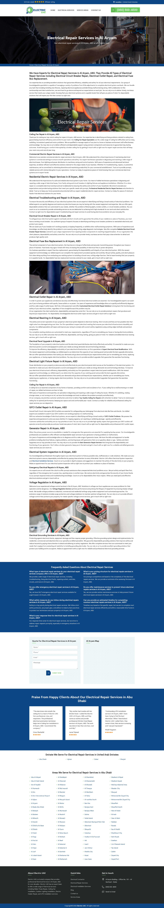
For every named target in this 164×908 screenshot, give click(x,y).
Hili (86, 840)
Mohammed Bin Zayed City (120, 800)
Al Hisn (33, 844)
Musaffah (114, 803)
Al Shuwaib (88, 785)
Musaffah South (116, 807)
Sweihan (114, 840)
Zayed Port (115, 859)
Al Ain (33, 792)
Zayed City (115, 855)
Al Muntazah (62, 811)
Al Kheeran (61, 785)
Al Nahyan (61, 826)
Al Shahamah (62, 859)
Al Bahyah (34, 811)
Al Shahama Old (63, 855)
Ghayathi (88, 829)
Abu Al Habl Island (37, 781)
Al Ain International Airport (40, 796)
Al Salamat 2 (62, 848)
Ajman (69, 759)
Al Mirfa (60, 807)
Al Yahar (87, 796)
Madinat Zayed (116, 781)
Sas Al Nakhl (115, 829)
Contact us (74, 894)
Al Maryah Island (63, 800)
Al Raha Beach (63, 833)
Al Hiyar (34, 848)
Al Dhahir (34, 829)
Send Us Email (110, 892)
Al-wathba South (90, 800)
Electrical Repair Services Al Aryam (47, 65)
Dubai (96, 759)
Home (52, 10)
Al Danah (34, 822)
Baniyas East (89, 807)
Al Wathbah (89, 792)
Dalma (87, 814)
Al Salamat (61, 844)
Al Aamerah (35, 788)
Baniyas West (89, 811)
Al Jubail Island (36, 855)
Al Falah (34, 833)
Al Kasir (33, 859)
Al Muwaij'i (61, 818)
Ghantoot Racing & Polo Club (95, 822)
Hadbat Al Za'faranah (92, 837)
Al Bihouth (34, 818)
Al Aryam (34, 803)
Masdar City (115, 788)
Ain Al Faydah (35, 785)
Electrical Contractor (78, 879)
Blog (72, 890)
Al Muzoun (61, 822)
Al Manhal (61, 792)
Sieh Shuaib (115, 837)
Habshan (88, 833)
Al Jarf (33, 852)
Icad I (86, 844)
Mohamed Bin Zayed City (120, 796)
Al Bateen (34, 814)
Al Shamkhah (89, 777)
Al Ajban (34, 800)
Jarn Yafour (88, 848)
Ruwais (113, 826)
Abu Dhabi (42, 759)
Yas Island (114, 848)
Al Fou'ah (34, 840)
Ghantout (88, 826)
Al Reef (60, 840)
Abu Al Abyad (36, 777)
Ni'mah (113, 814)
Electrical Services (66, 10)
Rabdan (114, 822)
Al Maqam (61, 796)
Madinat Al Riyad (117, 777)
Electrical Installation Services (81, 886)
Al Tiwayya (88, 788)
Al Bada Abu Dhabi (37, 807)
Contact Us (96, 10)
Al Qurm (61, 829)
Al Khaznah (62, 781)
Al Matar (61, 803)
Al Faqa (33, 837)
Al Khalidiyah (62, 777)
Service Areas (82, 10)
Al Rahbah (61, 837)
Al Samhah (61, 852)
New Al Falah (115, 811)
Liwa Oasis (88, 859)
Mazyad (114, 792)
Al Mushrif (61, 814)
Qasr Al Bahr (115, 818)
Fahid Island (89, 818)
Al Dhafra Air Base (37, 826)
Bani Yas (87, 803)
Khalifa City (89, 852)
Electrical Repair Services (79, 883)
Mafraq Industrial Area (119, 785)
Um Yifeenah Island (118, 844)
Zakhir (113, 852)
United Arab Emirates (130, 2)
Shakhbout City (116, 833)
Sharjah (123, 759)
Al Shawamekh (90, 781)
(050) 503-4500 (127, 10)
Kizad (86, 855)
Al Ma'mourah (63, 788)
